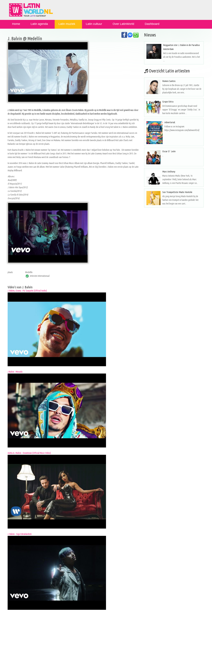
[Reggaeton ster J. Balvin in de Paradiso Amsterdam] (153, 51)
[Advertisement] (73, 636)
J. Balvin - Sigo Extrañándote (20, 534)
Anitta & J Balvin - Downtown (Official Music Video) (29, 453)
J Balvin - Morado (15, 371)
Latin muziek (66, 24)
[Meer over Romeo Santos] (153, 87)
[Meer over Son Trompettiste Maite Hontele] (153, 198)
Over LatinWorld (123, 24)
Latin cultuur (94, 24)
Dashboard (152, 24)
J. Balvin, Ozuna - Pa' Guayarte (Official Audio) (27, 290)
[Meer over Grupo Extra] (153, 107)
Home (16, 24)
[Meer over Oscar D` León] (153, 157)
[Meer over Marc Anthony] (153, 177)
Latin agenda (39, 24)
